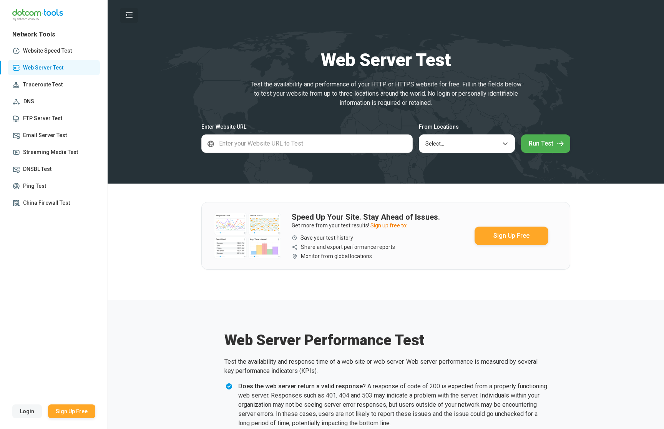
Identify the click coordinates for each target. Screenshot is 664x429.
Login (27, 411)
